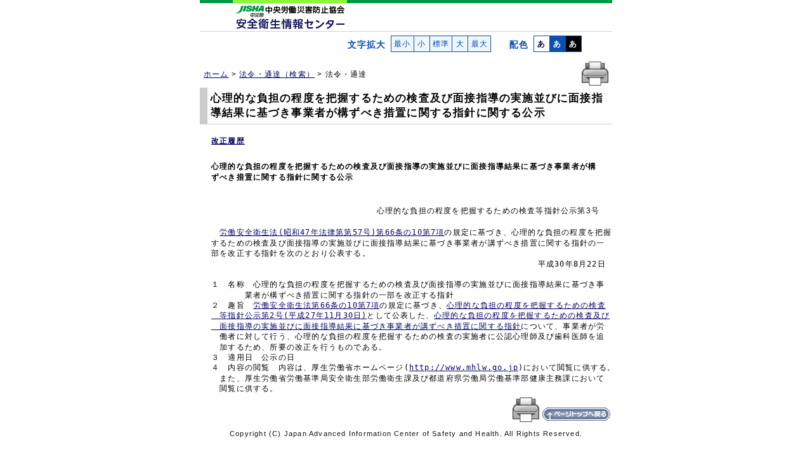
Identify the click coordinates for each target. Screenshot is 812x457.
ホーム (216, 74)
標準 (441, 43)
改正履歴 (228, 140)
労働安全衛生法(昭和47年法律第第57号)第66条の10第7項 (331, 232)
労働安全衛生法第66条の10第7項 (316, 305)
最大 (479, 43)
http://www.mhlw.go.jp (463, 367)
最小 (402, 43)
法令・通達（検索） (277, 74)
